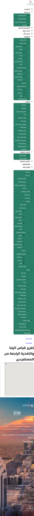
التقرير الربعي (22, 158)
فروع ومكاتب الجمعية (20, 22)
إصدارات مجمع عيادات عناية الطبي (20, 125)
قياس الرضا (26, 31)
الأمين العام (23, 40)
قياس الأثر (26, 33)
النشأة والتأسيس (21, 15)
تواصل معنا (26, 167)
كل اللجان (23, 83)
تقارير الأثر (23, 121)
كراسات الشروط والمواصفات (25, 162)
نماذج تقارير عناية (21, 137)
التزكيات (24, 25)
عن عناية (27, 12)
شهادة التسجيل (22, 18)
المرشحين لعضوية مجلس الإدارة (18, 61)
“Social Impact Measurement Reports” (22, 146)
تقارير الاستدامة (22, 130)
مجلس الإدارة (22, 43)
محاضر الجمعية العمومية (18, 78)
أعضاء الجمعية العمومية (18, 72)
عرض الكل (19, 89)
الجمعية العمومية (21, 67)
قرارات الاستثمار (22, 99)
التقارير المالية (25, 152)
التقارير (27, 101)
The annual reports (20, 140)
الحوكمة (27, 36)
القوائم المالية (22, 155)
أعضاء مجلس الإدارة (18, 47)
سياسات (20, 93)
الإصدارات (23, 108)
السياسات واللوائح (21, 86)
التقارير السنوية (22, 118)
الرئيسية (27, 9)
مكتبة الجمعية (22, 134)
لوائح (21, 96)
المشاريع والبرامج (24, 28)
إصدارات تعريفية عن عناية (21, 113)
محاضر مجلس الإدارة (18, 54)
